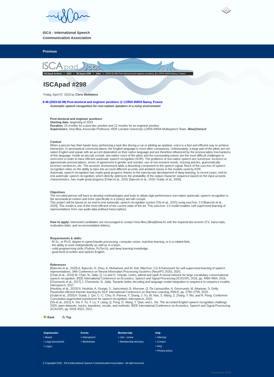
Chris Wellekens (86, 94)
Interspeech (89, 337)
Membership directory (132, 341)
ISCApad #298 (83, 73)
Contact (161, 341)
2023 (69, 73)
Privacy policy (164, 350)
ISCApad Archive (53, 73)
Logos (48, 346)
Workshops (89, 341)
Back (50, 317)
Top (68, 317)
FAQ (159, 346)
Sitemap (161, 337)
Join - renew (126, 337)
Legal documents (54, 341)
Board (48, 337)
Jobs (98, 73)
